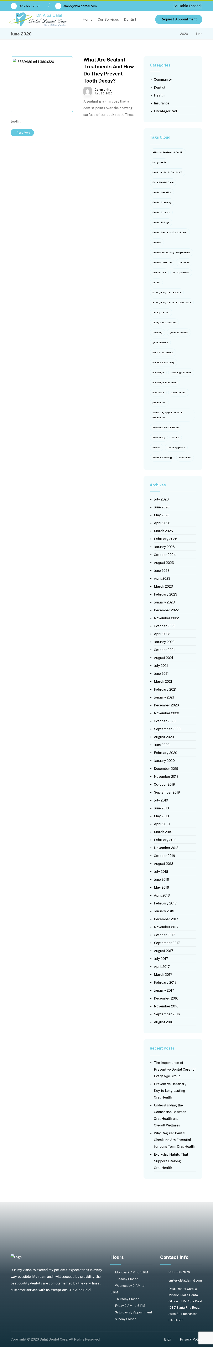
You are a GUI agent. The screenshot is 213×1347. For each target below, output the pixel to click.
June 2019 (161, 808)
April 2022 (162, 634)
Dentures (184, 262)
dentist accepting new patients (171, 252)
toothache (185, 457)
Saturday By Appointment (133, 1312)
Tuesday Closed (126, 1279)
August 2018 (163, 864)
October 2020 (165, 721)
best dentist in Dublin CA (167, 172)
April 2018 (162, 895)
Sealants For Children (165, 427)
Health (159, 95)
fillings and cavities (164, 322)
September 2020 (167, 729)
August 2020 (164, 737)
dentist (156, 242)
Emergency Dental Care (166, 292)
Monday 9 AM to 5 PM (131, 1272)
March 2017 (163, 975)
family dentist (161, 312)
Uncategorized (165, 111)
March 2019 (163, 832)
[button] (143, 19)
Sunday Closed (125, 1319)
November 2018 (166, 848)
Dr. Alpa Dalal (181, 272)
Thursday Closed (127, 1299)
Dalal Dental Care (162, 182)
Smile (175, 437)
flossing (157, 332)
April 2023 (162, 579)
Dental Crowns (161, 212)
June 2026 (162, 507)
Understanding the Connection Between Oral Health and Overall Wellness (170, 1115)
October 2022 (164, 626)
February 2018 (165, 903)
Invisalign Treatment (165, 382)
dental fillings (161, 222)
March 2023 (163, 586)
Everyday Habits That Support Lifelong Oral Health (171, 1161)
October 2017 (164, 935)
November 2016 (166, 1006)
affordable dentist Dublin (167, 152)
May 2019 (161, 816)
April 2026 (162, 523)
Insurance (161, 103)
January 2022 (164, 642)
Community (103, 89)
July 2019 (161, 800)
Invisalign (158, 372)
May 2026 (162, 515)
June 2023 (162, 571)
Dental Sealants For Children (169, 232)
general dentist (179, 332)
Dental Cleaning (162, 202)
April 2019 (162, 824)
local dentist (178, 392)
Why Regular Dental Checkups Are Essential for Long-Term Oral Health (174, 1140)
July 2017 (161, 959)
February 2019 (165, 840)
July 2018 (161, 872)
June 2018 (161, 880)
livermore (158, 392)
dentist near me (162, 262)
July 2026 (161, 499)
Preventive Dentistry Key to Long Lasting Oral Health (170, 1090)
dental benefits (161, 192)
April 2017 (162, 967)
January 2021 (164, 697)
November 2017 (166, 927)
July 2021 (161, 666)
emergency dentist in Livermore (171, 302)
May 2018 (161, 887)
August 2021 (163, 658)
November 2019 (166, 777)
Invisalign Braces (181, 372)
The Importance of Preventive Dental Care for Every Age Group (175, 1069)
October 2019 (164, 784)
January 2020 (164, 761)
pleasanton (159, 402)
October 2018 (164, 856)
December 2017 (166, 919)
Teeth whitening (162, 457)
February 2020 (165, 753)
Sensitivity (158, 437)
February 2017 (165, 983)
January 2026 (164, 547)
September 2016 (167, 1014)
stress (156, 447)
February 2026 (165, 539)
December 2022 (166, 610)
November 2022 (166, 618)
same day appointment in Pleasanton (167, 415)
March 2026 (163, 531)
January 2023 (164, 602)
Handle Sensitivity (163, 362)
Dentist (159, 87)
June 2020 (162, 745)
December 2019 (166, 769)
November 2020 (166, 713)
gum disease (160, 342)
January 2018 (164, 911)
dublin (156, 282)
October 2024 (165, 555)
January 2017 (164, 990)
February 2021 (165, 689)
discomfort (159, 272)
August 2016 (163, 1022)
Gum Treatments (162, 352)
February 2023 (165, 594)
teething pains (176, 447)
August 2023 (164, 563)
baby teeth (159, 162)
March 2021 (163, 682)
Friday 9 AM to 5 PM (130, 1305)
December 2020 (166, 705)
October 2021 (164, 650)
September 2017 (167, 943)
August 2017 (163, 951)
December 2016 (166, 998)
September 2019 (167, 792)
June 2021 (161, 674)
